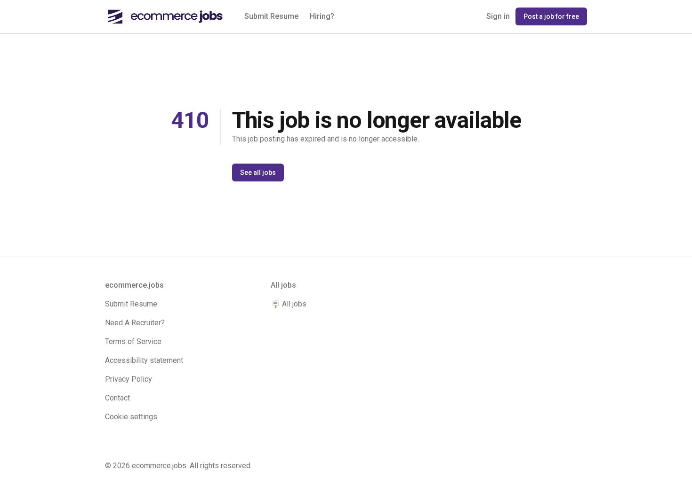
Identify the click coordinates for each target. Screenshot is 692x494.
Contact (117, 397)
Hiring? (322, 16)
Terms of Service (133, 341)
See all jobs (258, 172)
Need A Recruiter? (135, 322)
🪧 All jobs (288, 303)
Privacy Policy (128, 379)
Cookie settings (131, 416)
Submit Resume (271, 16)
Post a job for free (551, 16)
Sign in (498, 16)
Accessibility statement (144, 360)
